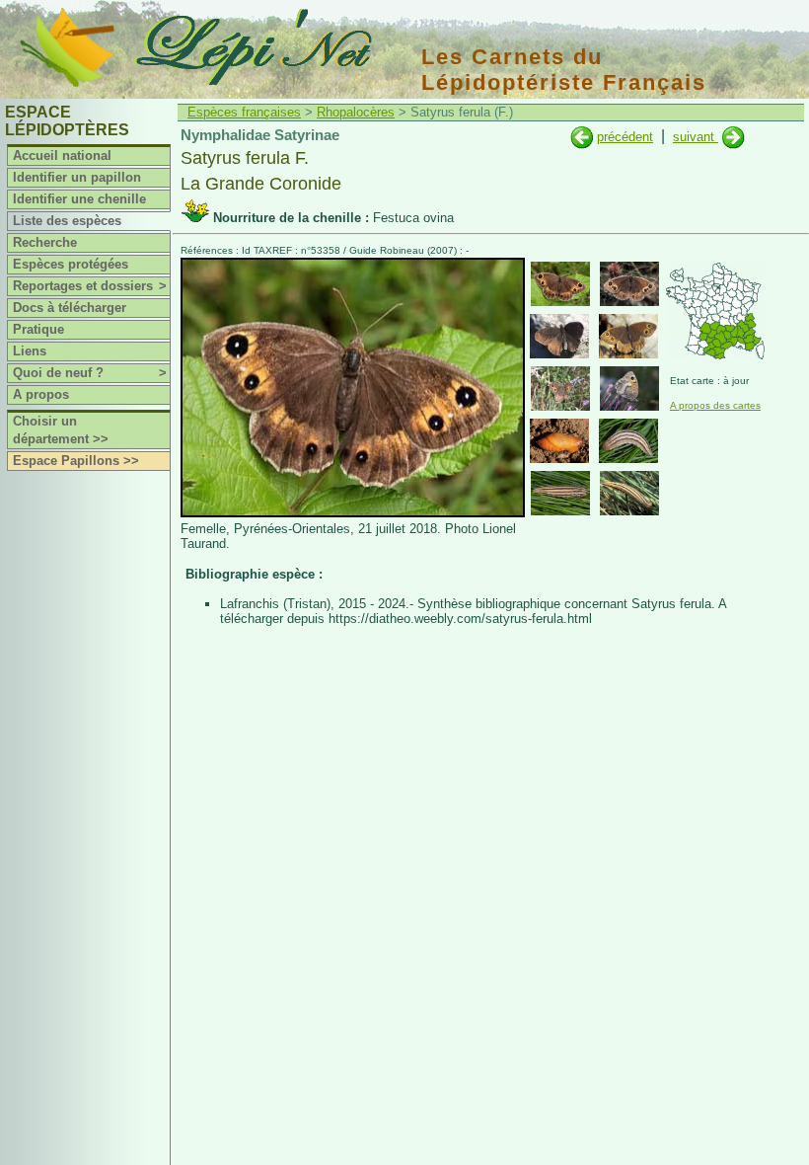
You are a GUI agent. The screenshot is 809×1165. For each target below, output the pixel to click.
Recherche (45, 242)
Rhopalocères (356, 112)
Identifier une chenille (79, 199)
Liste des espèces (67, 220)
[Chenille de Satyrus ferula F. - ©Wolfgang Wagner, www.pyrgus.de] (628, 441)
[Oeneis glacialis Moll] (581, 136)
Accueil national (62, 155)
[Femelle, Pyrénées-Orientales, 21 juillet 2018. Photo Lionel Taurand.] (353, 512)
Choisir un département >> (61, 430)
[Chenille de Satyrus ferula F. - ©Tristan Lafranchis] (629, 493)
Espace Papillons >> (76, 460)
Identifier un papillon (77, 177)
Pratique (38, 329)
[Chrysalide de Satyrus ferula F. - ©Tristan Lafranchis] (559, 441)
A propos (41, 394)
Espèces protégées (70, 264)
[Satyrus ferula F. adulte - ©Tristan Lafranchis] (629, 284)
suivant (695, 136)
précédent (625, 136)
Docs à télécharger (69, 307)
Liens (29, 351)
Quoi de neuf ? (90, 372)
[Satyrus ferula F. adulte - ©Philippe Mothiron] (560, 388)
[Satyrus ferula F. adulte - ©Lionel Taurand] (560, 284)
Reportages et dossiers (90, 285)
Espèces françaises (244, 112)
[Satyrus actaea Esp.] (733, 136)
